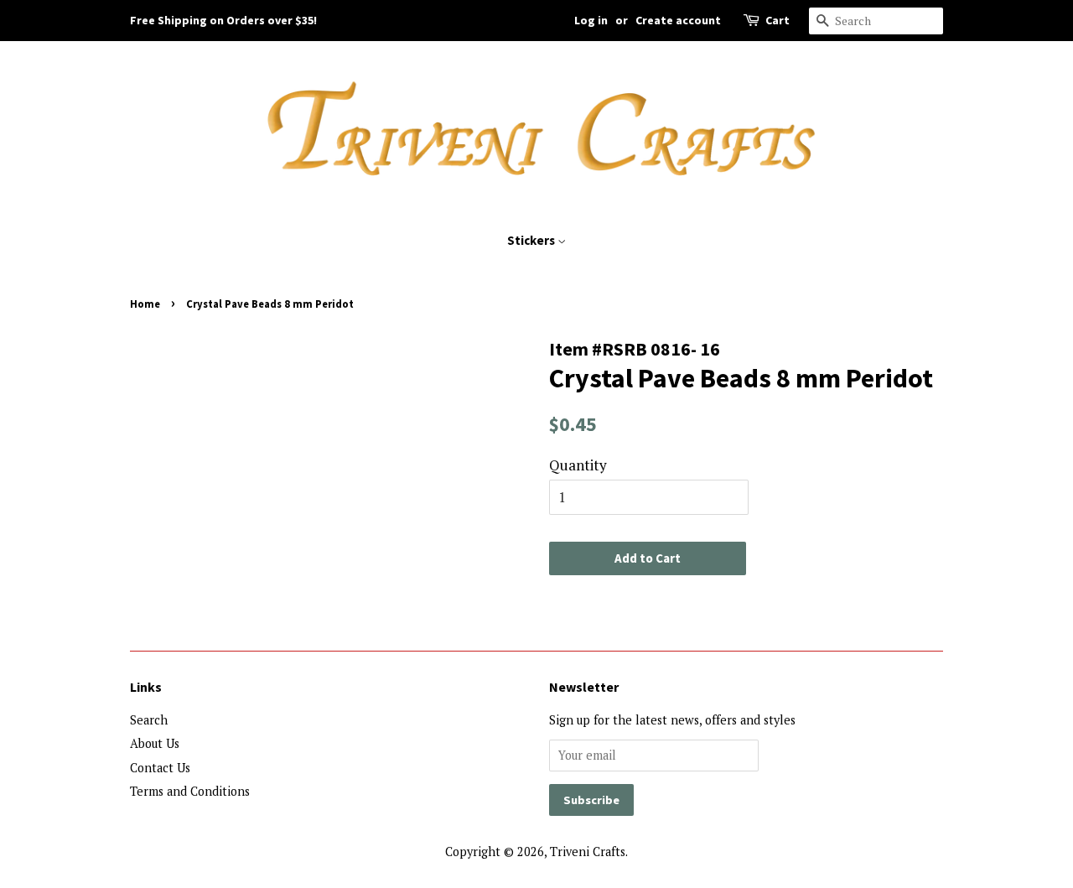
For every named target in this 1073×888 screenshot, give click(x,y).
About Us (154, 743)
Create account (678, 20)
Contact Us (160, 768)
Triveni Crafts (587, 851)
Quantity (578, 465)
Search (149, 720)
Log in (591, 20)
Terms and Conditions (190, 791)
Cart (777, 20)
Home (145, 303)
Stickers (532, 240)
